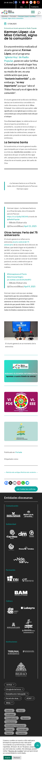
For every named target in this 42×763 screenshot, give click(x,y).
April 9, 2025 (29, 286)
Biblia (8, 703)
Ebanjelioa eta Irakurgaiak (16, 694)
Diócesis (9, 711)
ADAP (29, 698)
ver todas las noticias (26, 489)
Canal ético (21, 733)
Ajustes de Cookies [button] (16, 751)
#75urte (23, 274)
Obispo (20, 711)
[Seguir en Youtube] (27, 2)
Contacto (35, 7)
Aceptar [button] (7, 758)
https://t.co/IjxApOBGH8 (17, 216)
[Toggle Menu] (33, 12)
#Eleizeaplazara (13, 274)
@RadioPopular (13, 219)
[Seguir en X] (19, 2)
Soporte (9, 733)
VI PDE (9, 685)
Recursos (25, 718)
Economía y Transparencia (15, 726)
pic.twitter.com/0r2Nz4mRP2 (19, 279)
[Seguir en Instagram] (23, 2)
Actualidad (10, 714)
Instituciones (10, 722)
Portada (18, 452)
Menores (9, 729)
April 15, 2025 (30, 226)
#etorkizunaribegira (15, 277)
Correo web (22, 729)
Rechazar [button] (17, 758)
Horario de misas (12, 698)
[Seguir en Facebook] (16, 2)
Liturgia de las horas (13, 689)
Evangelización (11, 718)
